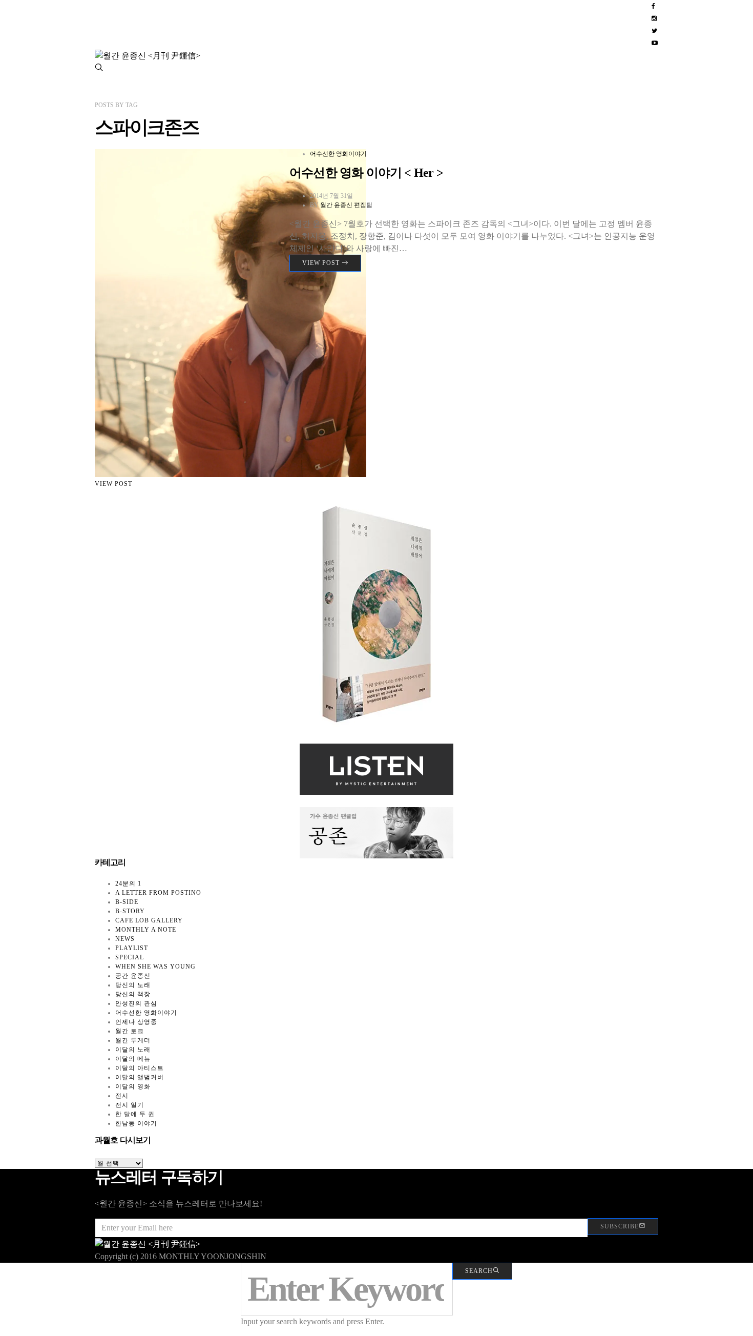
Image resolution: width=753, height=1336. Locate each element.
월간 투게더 (133, 1040)
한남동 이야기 (136, 1123)
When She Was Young (155, 966)
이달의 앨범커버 (139, 1077)
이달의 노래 (133, 1049)
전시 (122, 1095)
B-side (126, 902)
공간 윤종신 (133, 975)
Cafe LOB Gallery (149, 920)
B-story (130, 911)
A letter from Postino (158, 892)
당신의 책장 (133, 994)
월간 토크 (129, 1031)
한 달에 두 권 (135, 1114)
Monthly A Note (145, 929)
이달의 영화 (133, 1086)
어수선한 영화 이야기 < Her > (366, 172)
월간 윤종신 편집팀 (346, 205)
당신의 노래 (133, 985)
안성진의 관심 (136, 1003)
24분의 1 (128, 883)
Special (129, 957)
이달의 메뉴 (133, 1058)
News (125, 938)
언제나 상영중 (136, 1021)
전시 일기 (129, 1104)
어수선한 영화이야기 (338, 153)
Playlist (131, 948)
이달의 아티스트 (139, 1068)
